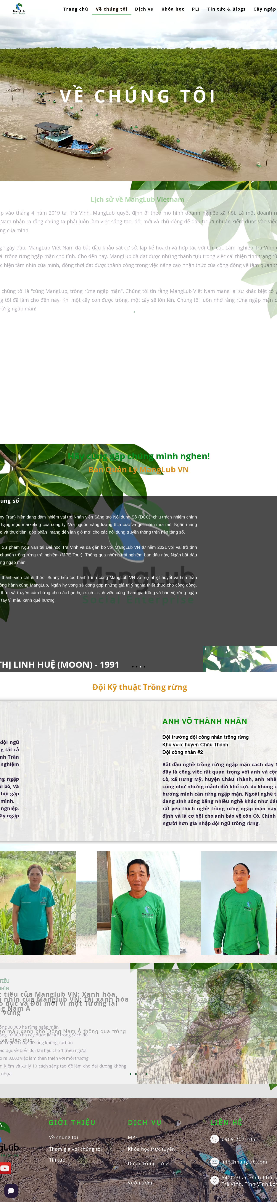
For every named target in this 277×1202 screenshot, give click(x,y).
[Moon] (136, 667)
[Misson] (130, 1074)
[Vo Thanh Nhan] (145, 831)
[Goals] (141, 1074)
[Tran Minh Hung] (134, 831)
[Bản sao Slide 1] (139, 312)
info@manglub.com (244, 1162)
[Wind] (144, 667)
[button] (144, 9)
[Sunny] (140, 667)
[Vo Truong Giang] (139, 831)
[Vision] (136, 1074)
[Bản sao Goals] (146, 1074)
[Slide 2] (133, 667)
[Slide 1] (134, 312)
